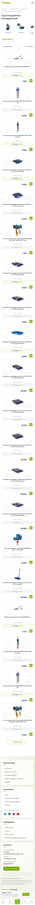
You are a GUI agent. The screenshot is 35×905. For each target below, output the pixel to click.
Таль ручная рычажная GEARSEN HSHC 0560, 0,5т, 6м (17, 652)
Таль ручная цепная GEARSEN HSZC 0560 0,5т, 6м (17, 686)
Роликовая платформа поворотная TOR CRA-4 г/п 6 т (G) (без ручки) (17, 170)
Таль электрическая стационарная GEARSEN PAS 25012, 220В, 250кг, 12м (17, 721)
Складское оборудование (18, 9)
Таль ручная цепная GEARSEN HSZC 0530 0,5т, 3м (17, 101)
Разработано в (5, 889)
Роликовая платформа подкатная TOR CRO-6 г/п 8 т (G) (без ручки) (17, 308)
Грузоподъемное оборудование (11, 11)
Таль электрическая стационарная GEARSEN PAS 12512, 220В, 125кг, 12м (17, 239)
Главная (4, 9)
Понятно (26, 894)
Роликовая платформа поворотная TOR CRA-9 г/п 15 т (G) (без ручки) (17, 445)
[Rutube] (13, 814)
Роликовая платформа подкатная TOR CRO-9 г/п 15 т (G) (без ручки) (17, 411)
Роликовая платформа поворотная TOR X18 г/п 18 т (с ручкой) (17, 583)
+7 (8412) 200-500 (9, 859)
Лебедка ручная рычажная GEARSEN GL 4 (17, 617)
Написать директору (11, 868)
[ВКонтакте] (5, 814)
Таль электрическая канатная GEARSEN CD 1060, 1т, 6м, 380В (17, 549)
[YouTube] (18, 814)
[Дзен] (9, 814)
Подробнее (15, 896)
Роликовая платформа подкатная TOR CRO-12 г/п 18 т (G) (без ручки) (17, 480)
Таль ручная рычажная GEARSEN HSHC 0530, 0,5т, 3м (17, 136)
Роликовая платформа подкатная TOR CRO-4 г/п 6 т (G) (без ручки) (17, 205)
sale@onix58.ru (8, 864)
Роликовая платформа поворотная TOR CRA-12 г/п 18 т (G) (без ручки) (17, 514)
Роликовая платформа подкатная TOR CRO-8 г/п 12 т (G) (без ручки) (17, 377)
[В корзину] (30, 80)
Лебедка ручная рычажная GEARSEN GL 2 (17, 66)
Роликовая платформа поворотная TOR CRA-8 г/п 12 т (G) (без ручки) (17, 342)
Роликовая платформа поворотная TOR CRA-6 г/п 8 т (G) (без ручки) (17, 273)
